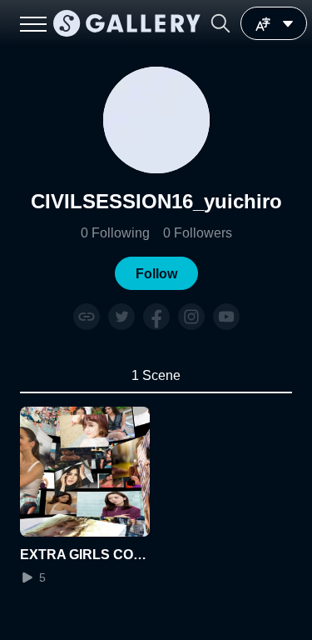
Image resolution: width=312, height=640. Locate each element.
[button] (220, 23)
